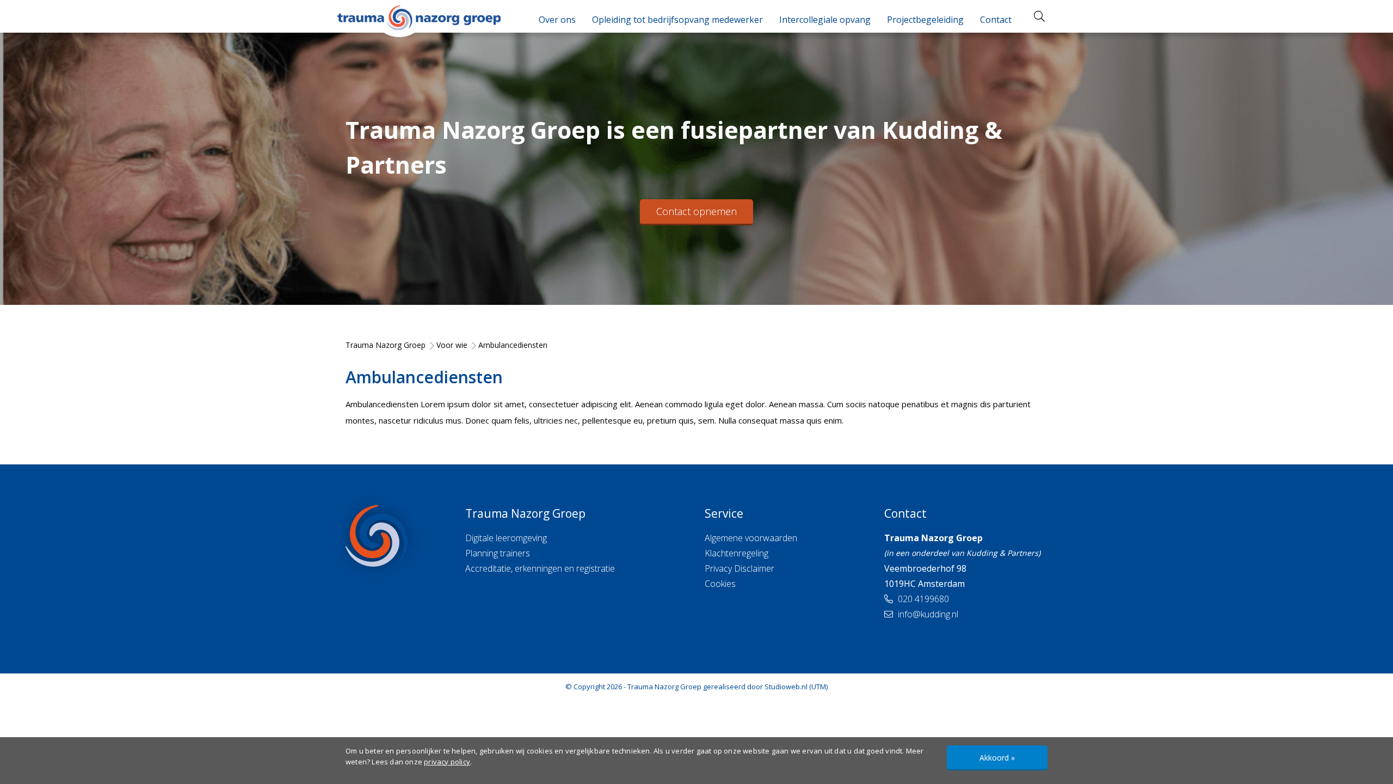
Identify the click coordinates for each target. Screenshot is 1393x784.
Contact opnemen (696, 211)
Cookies (720, 584)
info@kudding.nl (927, 614)
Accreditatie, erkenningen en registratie (540, 568)
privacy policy (447, 762)
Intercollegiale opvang (825, 20)
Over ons (557, 20)
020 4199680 (922, 599)
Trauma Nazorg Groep (664, 686)
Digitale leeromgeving (506, 538)
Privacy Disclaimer (739, 568)
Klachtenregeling (736, 553)
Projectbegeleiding (925, 20)
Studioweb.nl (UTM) (796, 686)
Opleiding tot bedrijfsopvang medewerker (677, 20)
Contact (996, 20)
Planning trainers (497, 553)
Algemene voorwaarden (751, 538)
